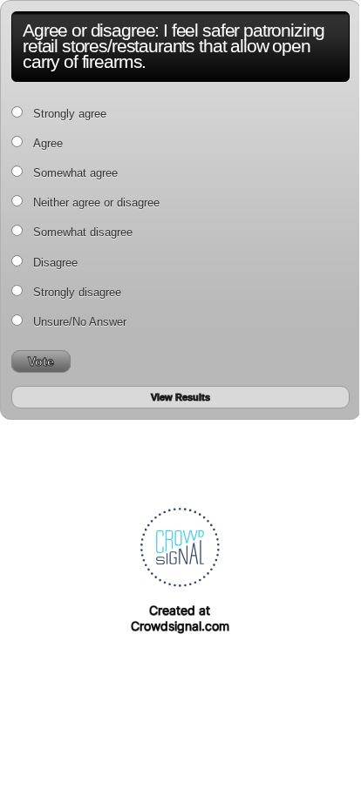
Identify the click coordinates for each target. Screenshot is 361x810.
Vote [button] (41, 361)
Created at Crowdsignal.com (180, 618)
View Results (180, 397)
